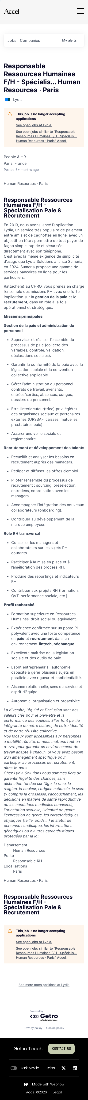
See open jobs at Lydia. (34, 125)
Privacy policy (33, 1028)
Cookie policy (55, 1028)
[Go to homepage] (11, 11)
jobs (12, 40)
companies (30, 40)
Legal (57, 1092)
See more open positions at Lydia (44, 985)
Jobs (50, 1068)
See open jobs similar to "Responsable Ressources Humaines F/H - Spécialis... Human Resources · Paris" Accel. (46, 136)
